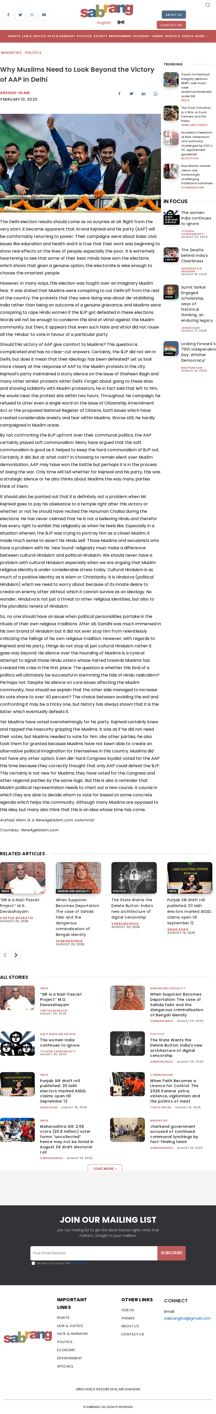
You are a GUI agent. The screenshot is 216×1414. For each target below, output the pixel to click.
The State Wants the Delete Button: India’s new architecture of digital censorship (132, 908)
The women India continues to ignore (196, 218)
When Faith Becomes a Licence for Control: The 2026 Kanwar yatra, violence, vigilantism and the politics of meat (175, 1091)
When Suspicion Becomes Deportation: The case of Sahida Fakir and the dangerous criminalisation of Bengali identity (78, 917)
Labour (170, 260)
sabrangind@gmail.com (187, 1318)
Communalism (192, 187)
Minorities (11, 52)
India (185, 100)
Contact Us (171, 25)
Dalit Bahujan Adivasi (171, 219)
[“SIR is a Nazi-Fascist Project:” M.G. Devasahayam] (22, 878)
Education (190, 158)
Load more (103, 1168)
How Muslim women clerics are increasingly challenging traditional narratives (197, 174)
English (104, 22)
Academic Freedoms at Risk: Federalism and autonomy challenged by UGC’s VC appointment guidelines (197, 143)
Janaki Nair (190, 328)
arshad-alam (15, 92)
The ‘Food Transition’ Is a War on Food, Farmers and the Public (196, 114)
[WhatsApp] (32, 15)
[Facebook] (8, 15)
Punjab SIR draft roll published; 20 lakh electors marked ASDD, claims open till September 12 (189, 911)
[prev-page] (4, 955)
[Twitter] (20, 15)
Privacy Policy (79, 1263)
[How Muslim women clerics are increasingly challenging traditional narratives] (171, 171)
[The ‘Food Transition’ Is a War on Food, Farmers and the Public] (171, 113)
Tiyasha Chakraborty (192, 232)
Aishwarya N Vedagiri (191, 270)
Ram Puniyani (192, 368)
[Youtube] (43, 15)
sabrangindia (69, 941)
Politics (33, 52)
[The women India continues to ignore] (17, 1043)
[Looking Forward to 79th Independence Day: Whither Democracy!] (171, 348)
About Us (174, 15)
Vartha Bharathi (16, 918)
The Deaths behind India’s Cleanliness (194, 255)
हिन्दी (120, 22)
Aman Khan (178, 929)
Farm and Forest (194, 125)
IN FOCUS (176, 201)
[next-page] (16, 955)
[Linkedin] (143, 93)
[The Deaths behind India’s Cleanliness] (171, 254)
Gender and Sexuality (73, 891)
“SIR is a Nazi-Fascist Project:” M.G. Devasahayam (20, 905)
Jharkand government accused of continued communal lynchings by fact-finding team (174, 1134)
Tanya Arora (160, 1107)
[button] (207, 4)
